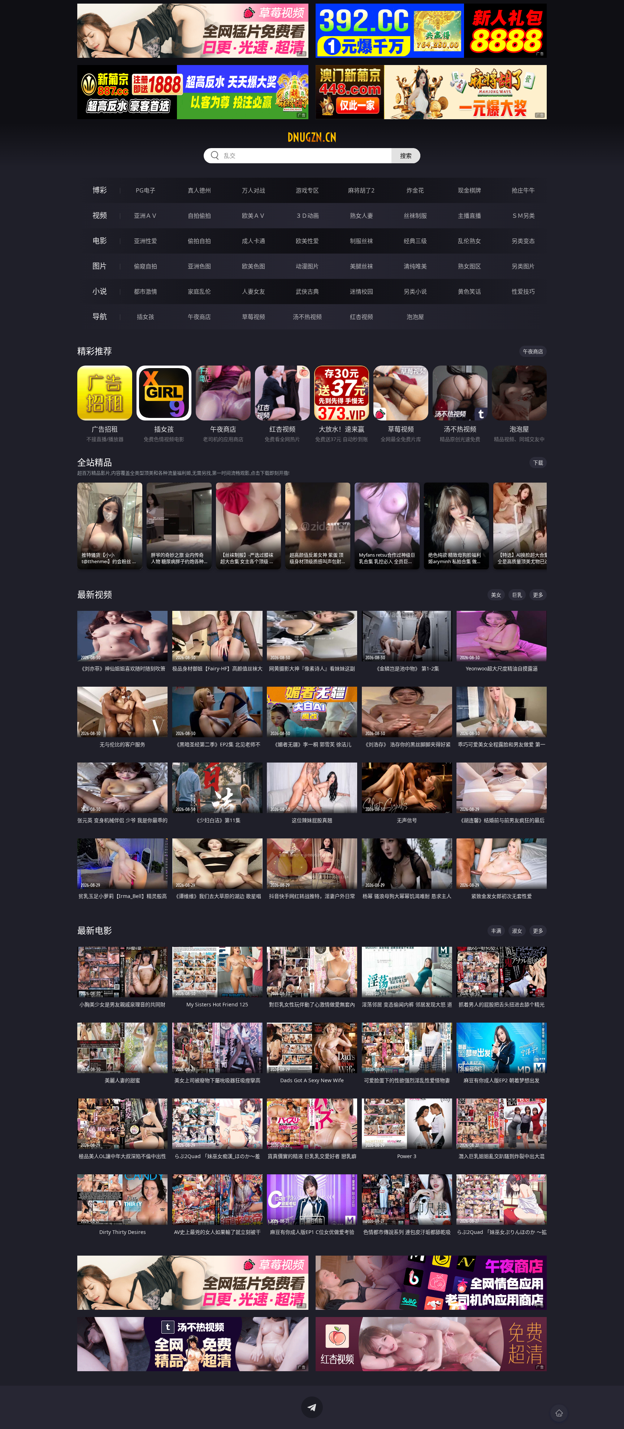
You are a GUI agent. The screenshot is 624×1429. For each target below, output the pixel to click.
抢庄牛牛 (523, 190)
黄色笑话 (469, 291)
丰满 (496, 930)
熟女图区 (469, 266)
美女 (496, 594)
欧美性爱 (307, 241)
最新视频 (94, 594)
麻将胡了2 (361, 190)
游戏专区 (307, 190)
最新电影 (94, 930)
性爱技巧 (523, 291)
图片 (99, 266)
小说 (99, 291)
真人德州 (199, 190)
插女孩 (145, 317)
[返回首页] (559, 1413)
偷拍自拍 (199, 241)
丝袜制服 (415, 216)
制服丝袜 (361, 241)
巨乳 (517, 594)
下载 (538, 462)
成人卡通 (253, 241)
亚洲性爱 (145, 241)
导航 (99, 316)
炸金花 (415, 190)
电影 (99, 241)
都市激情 (145, 291)
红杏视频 (361, 317)
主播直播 (469, 216)
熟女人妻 (361, 216)
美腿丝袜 (361, 266)
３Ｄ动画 (307, 216)
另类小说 (415, 291)
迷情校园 (361, 291)
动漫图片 (307, 266)
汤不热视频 (307, 317)
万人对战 (253, 190)
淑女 (517, 930)
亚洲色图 (199, 266)
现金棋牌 (469, 190)
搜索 (406, 156)
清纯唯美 (415, 266)
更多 (538, 594)
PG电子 (145, 190)
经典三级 (415, 241)
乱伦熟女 (469, 241)
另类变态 (523, 241)
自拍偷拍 (199, 216)
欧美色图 (253, 266)
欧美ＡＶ (253, 216)
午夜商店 (199, 317)
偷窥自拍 (145, 266)
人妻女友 (253, 291)
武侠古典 (307, 291)
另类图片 (523, 266)
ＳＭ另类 (523, 216)
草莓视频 (253, 317)
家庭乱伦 (199, 291)
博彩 (99, 190)
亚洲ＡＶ (145, 216)
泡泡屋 (415, 317)
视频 (99, 215)
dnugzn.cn (312, 137)
